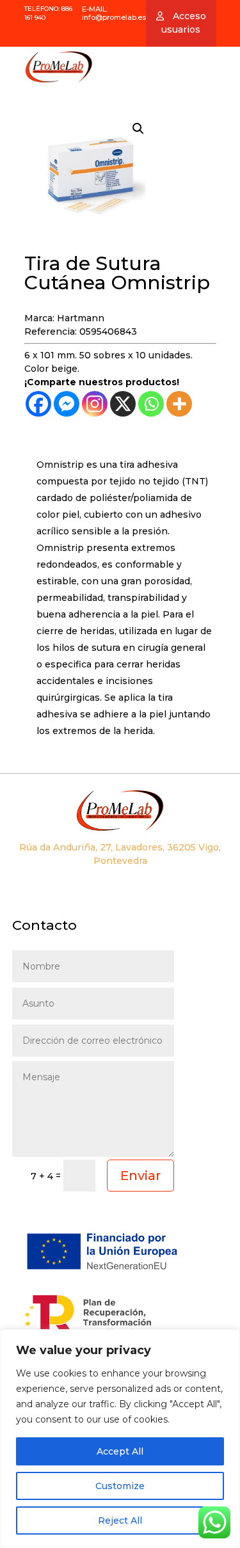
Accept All (120, 1451)
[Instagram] (95, 404)
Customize (120, 1486)
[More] (179, 404)
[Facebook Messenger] (66, 404)
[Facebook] (38, 404)
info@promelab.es (114, 17)
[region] (120, 1438)
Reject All (120, 1520)
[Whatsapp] (151, 404)
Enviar (140, 1175)
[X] (123, 404)
